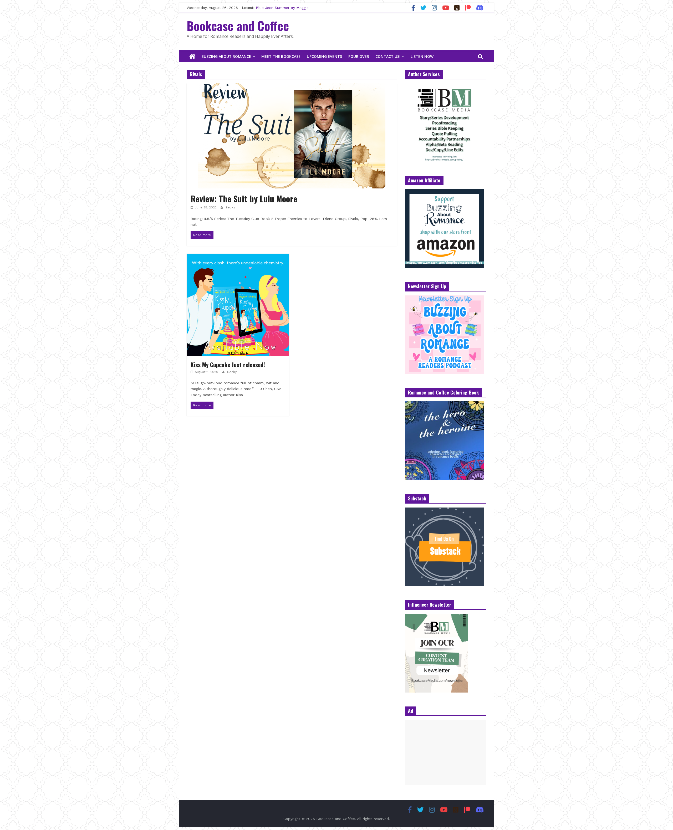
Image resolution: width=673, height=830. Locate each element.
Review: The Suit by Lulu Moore (244, 198)
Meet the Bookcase (280, 56)
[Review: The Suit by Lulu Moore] (291, 86)
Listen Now (422, 56)
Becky (230, 207)
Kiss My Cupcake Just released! (228, 364)
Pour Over (358, 56)
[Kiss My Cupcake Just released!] (238, 256)
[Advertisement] (445, 752)
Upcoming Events (324, 56)
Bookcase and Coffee (238, 25)
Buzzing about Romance (226, 56)
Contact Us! (387, 56)
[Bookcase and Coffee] (192, 56)
